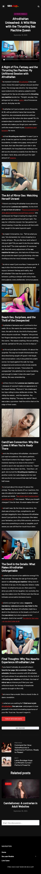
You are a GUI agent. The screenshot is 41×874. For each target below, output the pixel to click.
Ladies (8, 783)
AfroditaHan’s (7, 706)
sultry (21, 100)
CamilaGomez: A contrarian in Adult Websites (20, 805)
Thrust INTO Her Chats (13, 719)
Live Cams (6, 860)
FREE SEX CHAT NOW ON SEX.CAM (20, 867)
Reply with (36, 823)
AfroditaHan (23, 82)
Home (4, 852)
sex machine (20, 728)
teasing (13, 158)
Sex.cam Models (8, 856)
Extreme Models (21, 14)
